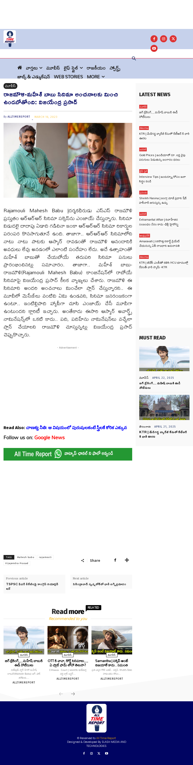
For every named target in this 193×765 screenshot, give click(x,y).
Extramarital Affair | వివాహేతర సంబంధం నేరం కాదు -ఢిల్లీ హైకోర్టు (158, 221)
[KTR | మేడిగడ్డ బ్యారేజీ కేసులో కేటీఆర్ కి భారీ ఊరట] (164, 407)
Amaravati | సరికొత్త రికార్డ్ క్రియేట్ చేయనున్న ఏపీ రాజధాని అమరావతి (159, 243)
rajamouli (45, 557)
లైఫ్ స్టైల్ (143, 171)
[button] (133, 58)
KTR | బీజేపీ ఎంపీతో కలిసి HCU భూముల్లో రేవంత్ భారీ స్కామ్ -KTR (163, 264)
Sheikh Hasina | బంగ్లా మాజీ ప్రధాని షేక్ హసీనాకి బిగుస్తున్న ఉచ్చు (163, 200)
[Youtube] (106, 753)
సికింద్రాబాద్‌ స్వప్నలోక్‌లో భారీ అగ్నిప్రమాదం (99, 584)
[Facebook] (154, 38)
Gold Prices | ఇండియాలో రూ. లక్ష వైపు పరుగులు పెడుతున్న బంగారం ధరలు (162, 157)
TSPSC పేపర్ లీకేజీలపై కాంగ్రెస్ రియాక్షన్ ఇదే (32, 586)
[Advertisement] (96, 11)
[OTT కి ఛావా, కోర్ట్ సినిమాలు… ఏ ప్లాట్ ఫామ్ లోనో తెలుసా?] (67, 640)
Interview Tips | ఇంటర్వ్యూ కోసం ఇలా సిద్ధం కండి (162, 178)
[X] (173, 38)
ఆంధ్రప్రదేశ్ (145, 235)
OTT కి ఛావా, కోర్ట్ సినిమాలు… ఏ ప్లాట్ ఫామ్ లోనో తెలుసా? (68, 663)
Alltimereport (19, 116)
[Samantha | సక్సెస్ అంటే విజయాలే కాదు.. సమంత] (111, 640)
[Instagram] (163, 38)
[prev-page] (61, 694)
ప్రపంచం (143, 192)
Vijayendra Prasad (16, 563)
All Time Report (106, 738)
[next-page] (73, 694)
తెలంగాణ (144, 128)
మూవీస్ (10, 86)
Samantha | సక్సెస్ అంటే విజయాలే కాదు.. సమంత (111, 663)
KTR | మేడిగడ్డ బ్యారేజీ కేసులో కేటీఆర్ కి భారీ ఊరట (164, 135)
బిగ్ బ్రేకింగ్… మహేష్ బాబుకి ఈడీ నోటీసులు (24, 663)
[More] (127, 560)
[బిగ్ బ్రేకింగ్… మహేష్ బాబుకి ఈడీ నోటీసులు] (24, 640)
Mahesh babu (25, 557)
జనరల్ (143, 149)
